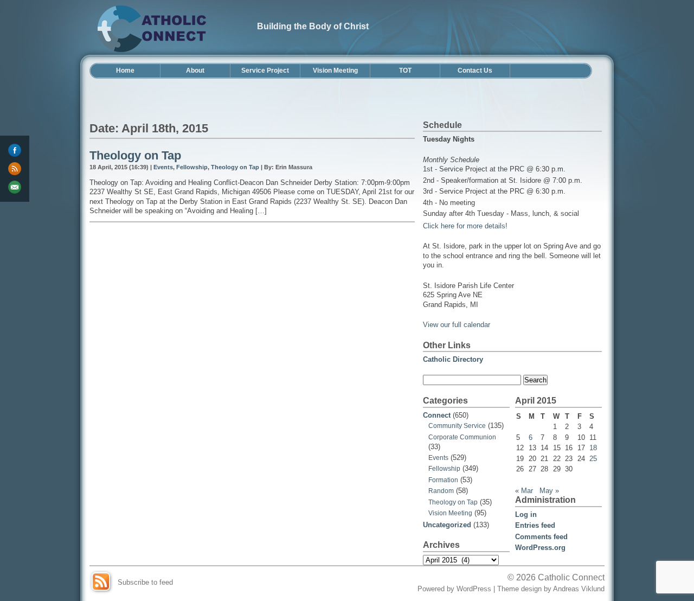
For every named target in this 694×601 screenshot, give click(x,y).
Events (163, 167)
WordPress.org (540, 548)
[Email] (14, 187)
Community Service (457, 426)
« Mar (524, 491)
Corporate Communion (462, 437)
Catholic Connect (571, 577)
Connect (437, 415)
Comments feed (541, 537)
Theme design (519, 589)
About (195, 70)
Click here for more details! (465, 226)
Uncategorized (447, 525)
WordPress (474, 589)
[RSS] (14, 168)
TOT (405, 70)
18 (593, 448)
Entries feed (535, 525)
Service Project (265, 70)
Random (441, 491)
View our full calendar (456, 325)
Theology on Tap (135, 155)
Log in (526, 514)
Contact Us (475, 70)
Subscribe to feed (145, 582)
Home (125, 70)
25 (593, 459)
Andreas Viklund (579, 589)
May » (549, 491)
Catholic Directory (453, 359)
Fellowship (192, 167)
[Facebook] (14, 150)
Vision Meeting (335, 70)
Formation (443, 480)
